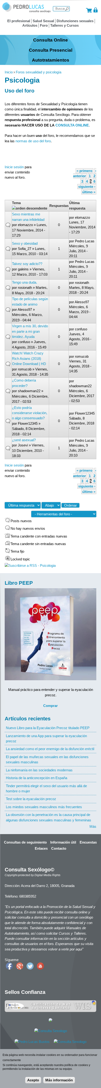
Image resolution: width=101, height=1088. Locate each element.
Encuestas (88, 842)
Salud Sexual (43, 21)
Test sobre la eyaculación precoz (31, 799)
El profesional (18, 21)
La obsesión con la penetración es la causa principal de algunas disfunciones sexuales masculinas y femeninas (48, 817)
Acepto (33, 1080)
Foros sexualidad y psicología (38, 72)
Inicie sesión (14, 167)
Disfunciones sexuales (75, 21)
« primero (84, 171)
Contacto (58, 848)
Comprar (50, 706)
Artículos (29, 25)
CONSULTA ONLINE (72, 125)
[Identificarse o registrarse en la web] (96, 10)
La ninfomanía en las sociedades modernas (39, 770)
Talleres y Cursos (64, 25)
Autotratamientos (50, 60)
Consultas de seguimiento (25, 842)
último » (88, 192)
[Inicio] (26, 11)
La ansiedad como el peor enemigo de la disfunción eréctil (50, 749)
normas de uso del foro (33, 141)
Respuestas (59, 206)
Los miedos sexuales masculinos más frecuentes (44, 807)
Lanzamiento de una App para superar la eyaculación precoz (46, 738)
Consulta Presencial (50, 50)
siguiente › (86, 187)
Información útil (63, 842)
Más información (59, 1080)
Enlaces (41, 848)
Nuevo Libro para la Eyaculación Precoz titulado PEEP (47, 728)
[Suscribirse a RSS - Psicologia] (30, 565)
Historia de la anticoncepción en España (36, 778)
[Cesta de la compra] (89, 10)
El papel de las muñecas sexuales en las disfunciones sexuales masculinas (47, 759)
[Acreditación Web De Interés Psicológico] (50, 1021)
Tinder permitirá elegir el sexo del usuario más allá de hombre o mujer (46, 788)
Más (92, 826)
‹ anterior (84, 173)
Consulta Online (50, 39)
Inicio (9, 72)
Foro (44, 25)
